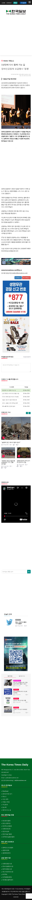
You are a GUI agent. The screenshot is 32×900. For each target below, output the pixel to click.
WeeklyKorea (17, 680)
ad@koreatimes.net (20, 780)
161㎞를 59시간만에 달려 (8, 406)
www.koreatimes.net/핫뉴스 (11, 270)
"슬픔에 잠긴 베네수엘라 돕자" (11, 442)
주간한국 (5, 804)
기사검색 (23, 2)
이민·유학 (5, 799)
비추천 (27, 277)
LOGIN (3, 2)
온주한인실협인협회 (8, 837)
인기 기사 (10, 676)
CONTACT (9, 2)
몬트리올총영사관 (7, 866)
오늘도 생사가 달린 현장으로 (9, 400)
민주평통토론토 (7, 877)
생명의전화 (5, 850)
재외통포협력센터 (7, 880)
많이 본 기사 (22, 676)
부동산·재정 (6, 802)
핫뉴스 (11, 61)
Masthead (5, 791)
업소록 (4, 807)
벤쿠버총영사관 (7, 869)
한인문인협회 (6, 820)
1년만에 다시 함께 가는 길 (9, 390)
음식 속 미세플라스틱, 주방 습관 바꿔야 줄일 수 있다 (20, 683)
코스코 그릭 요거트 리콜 (19, 700)
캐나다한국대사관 (7, 871)
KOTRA (4, 874)
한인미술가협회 (7, 834)
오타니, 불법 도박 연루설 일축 (10, 403)
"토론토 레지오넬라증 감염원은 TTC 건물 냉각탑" (8, 462)
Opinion (18, 619)
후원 (15, 2)
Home (5, 61)
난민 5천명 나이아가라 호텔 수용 (10, 393)
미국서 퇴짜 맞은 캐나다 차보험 (10, 396)
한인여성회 (5, 831)
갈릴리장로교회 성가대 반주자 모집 (23, 461)
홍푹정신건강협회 (7, 847)
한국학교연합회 (7, 826)
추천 (19, 277)
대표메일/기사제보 (6, 775)
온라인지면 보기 (7, 794)
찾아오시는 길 (6, 810)
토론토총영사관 (7, 863)
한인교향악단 (6, 823)
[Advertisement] (16, 36)
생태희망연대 (6, 853)
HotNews (16, 689)
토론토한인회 (6, 828)
